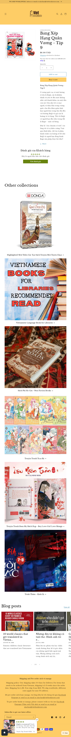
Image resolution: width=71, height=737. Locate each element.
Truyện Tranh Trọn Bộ (34, 459)
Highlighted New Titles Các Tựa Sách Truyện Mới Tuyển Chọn (34, 255)
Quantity (43, 64)
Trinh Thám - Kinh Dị (34, 594)
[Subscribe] (33, 717)
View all (67, 607)
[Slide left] (31, 665)
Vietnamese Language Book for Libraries (34, 323)
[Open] (4, 732)
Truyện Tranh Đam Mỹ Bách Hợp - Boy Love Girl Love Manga (34, 526)
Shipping (43, 55)
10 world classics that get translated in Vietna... (15, 637)
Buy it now (53, 80)
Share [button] (44, 144)
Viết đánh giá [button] (35, 161)
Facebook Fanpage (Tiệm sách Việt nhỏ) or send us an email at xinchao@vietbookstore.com (39, 704)
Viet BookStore (38, 732)
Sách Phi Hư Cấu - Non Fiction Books (34, 391)
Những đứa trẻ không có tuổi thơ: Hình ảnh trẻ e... (50, 637)
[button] (6, 14)
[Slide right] (40, 665)
